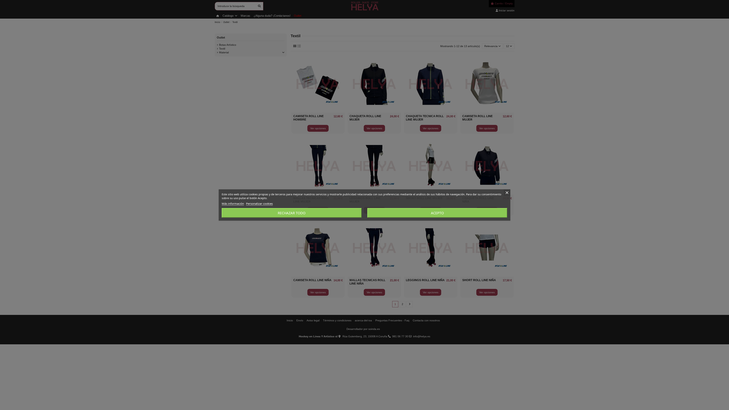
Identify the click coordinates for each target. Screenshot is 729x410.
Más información (233, 203)
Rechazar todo (291, 213)
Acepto (437, 213)
